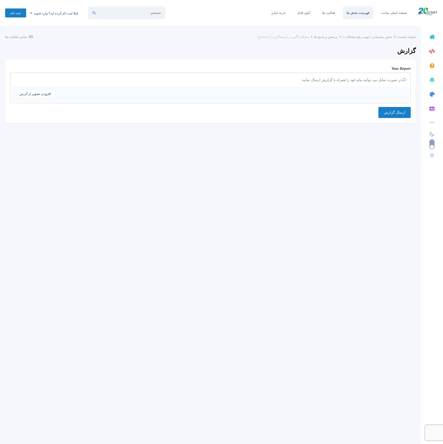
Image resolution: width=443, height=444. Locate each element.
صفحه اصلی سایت (394, 13)
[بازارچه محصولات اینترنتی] (431, 109)
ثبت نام (16, 13)
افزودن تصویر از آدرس (35, 94)
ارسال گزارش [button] (394, 112)
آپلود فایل (303, 13)
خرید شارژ (278, 13)
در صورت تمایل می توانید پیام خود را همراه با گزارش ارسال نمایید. (351, 80)
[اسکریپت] (431, 52)
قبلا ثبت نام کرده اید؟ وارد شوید (55, 13)
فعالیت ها (328, 13)
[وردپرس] (431, 81)
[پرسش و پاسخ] (431, 66)
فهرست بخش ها (358, 13)
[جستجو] (94, 12)
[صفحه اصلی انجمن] (431, 38)
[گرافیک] (431, 95)
